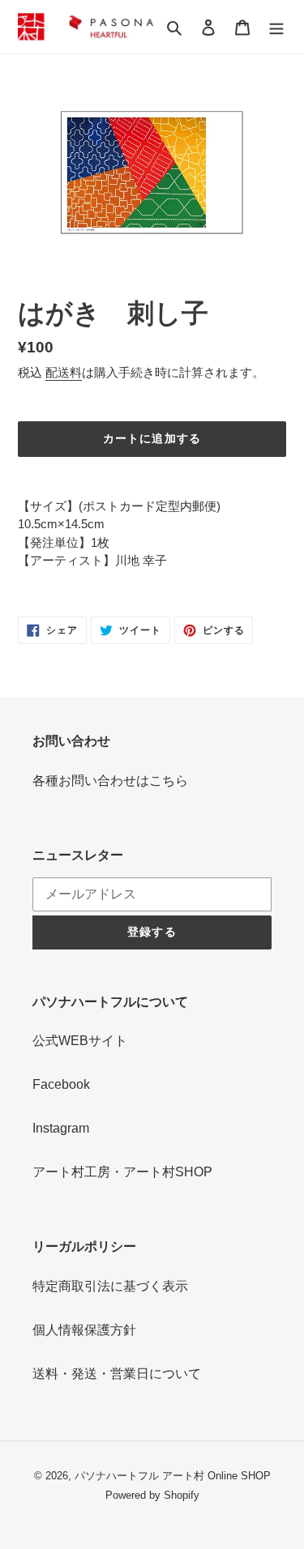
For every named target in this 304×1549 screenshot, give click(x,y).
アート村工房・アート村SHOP (122, 1172)
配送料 (63, 372)
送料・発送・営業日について (116, 1373)
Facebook (61, 1084)
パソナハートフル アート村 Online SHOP (173, 1476)
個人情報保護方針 (84, 1330)
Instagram (60, 1128)
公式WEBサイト (79, 1041)
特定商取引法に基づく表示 (110, 1286)
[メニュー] (276, 27)
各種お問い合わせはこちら (110, 780)
